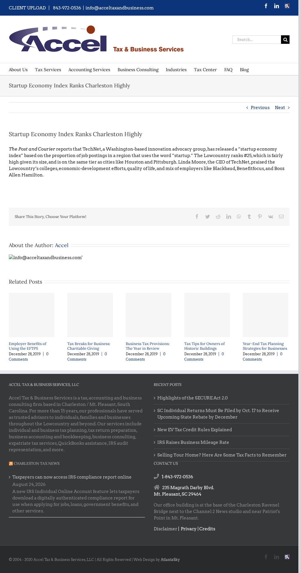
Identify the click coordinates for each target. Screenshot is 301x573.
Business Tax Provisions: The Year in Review (148, 346)
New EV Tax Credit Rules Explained (194, 429)
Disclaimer (165, 529)
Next (280, 107)
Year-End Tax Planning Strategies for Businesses (265, 346)
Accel (61, 245)
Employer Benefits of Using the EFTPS (27, 346)
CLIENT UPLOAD (27, 8)
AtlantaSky (170, 559)
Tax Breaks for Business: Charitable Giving (88, 346)
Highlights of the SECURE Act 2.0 (192, 398)
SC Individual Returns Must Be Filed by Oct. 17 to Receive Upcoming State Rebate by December (218, 414)
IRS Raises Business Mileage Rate (193, 442)
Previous (260, 107)
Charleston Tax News (36, 463)
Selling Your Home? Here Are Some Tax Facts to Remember (222, 455)
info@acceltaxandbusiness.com (120, 8)
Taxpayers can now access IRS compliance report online (72, 477)
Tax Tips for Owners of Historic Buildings (204, 346)
